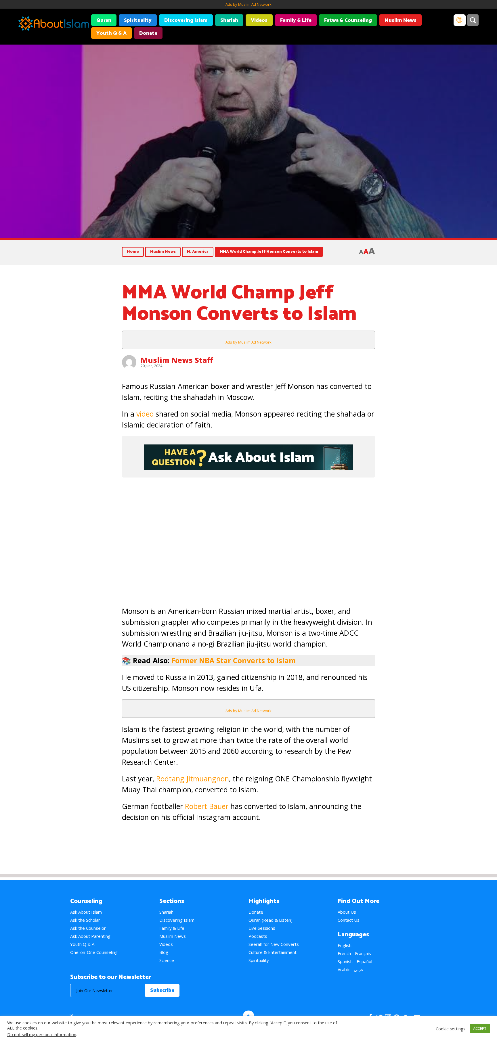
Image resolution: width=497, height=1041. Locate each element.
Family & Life (295, 20)
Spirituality (138, 20)
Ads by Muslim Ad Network (248, 4)
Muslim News (400, 20)
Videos (259, 20)
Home (133, 251)
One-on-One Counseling (94, 952)
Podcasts (257, 936)
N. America (198, 251)
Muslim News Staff (177, 360)
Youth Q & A (111, 33)
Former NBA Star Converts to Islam (233, 660)
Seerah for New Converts (273, 944)
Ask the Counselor (88, 928)
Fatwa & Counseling (348, 20)
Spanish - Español (355, 961)
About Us (347, 912)
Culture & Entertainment (272, 952)
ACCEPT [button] (479, 1028)
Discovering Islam (186, 20)
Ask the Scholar (85, 920)
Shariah (229, 20)
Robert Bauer (206, 806)
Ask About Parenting (90, 936)
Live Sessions (261, 928)
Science (166, 960)
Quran (103, 20)
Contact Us (349, 920)
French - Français (354, 953)
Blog (163, 952)
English (344, 945)
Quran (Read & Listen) (270, 920)
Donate (148, 33)
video (145, 414)
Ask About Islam (86, 912)
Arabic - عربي (351, 969)
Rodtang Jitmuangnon (192, 778)
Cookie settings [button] (450, 1028)
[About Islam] (53, 24)
